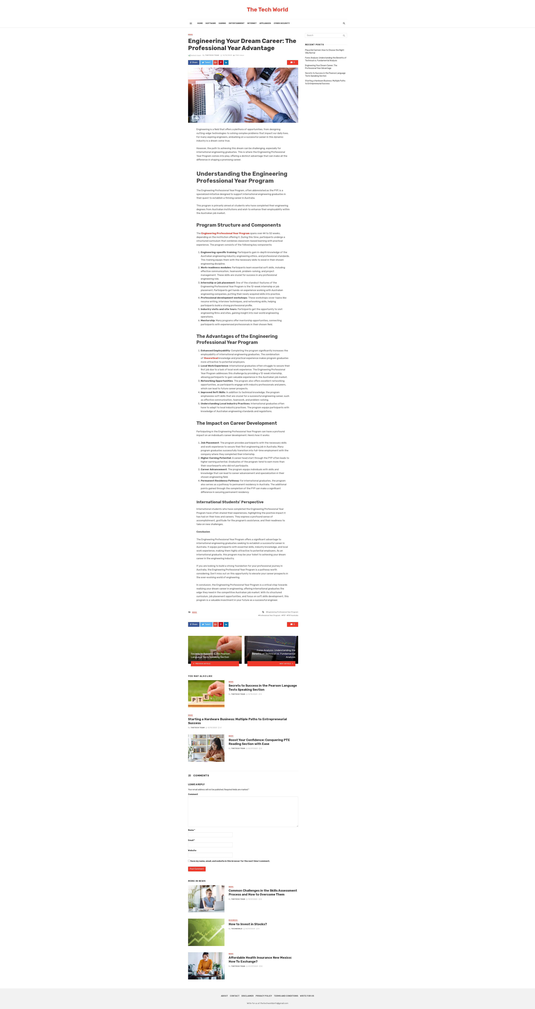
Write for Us (307, 996)
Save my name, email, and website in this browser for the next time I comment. (230, 861)
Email (191, 840)
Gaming (222, 23)
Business (233, 920)
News (190, 34)
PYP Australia (293, 615)
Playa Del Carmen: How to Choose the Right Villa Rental (324, 51)
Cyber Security (282, 23)
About (224, 996)
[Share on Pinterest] (220, 62)
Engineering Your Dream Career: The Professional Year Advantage (321, 66)
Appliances (265, 23)
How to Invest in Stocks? (248, 924)
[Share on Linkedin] (226, 62)
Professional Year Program (269, 615)
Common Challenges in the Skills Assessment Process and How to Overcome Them (263, 892)
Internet (252, 23)
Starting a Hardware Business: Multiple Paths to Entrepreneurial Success (237, 721)
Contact (234, 996)
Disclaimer (247, 996)
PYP (284, 615)
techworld (236, 929)
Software (211, 23)
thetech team (212, 55)
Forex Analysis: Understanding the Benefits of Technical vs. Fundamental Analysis (325, 59)
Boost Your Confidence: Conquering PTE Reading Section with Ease (259, 742)
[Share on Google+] (215, 62)
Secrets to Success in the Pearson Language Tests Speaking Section (263, 687)
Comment (193, 794)
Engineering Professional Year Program (282, 612)
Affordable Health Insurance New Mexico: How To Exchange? (260, 959)
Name (191, 830)
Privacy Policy (264, 996)
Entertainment (237, 23)
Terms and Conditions (286, 996)
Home (200, 23)
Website (192, 850)
